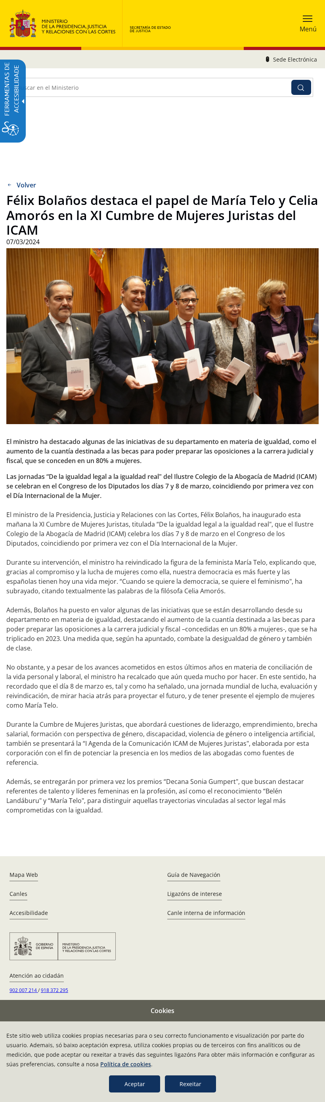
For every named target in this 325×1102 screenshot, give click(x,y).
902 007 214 (24, 990)
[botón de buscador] (301, 87)
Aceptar (134, 1084)
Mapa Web (24, 874)
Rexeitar (190, 1084)
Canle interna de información (206, 913)
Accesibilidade (29, 913)
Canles (18, 893)
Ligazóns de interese (194, 893)
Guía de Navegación (193, 874)
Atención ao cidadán (37, 975)
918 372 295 (54, 990)
